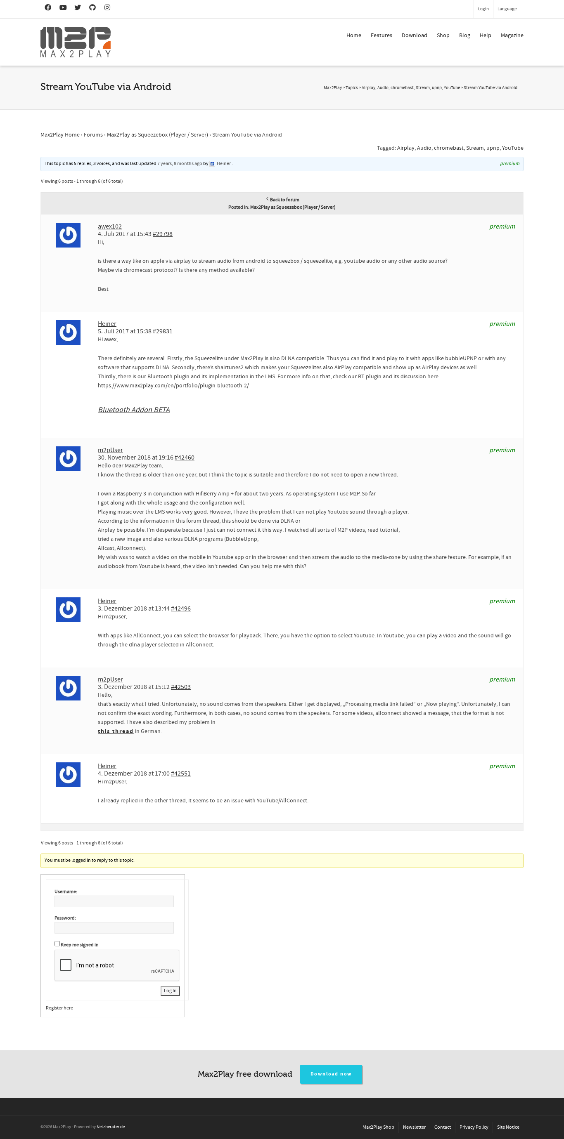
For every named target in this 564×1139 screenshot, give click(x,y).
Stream (475, 148)
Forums (93, 135)
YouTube (513, 148)
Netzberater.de (111, 1127)
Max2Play (333, 88)
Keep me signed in (80, 945)
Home (353, 35)
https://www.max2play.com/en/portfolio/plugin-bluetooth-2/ (173, 385)
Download (414, 35)
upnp (493, 148)
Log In (170, 991)
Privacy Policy (474, 1127)
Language (507, 9)
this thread (116, 731)
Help (485, 35)
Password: (65, 918)
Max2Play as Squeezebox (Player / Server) (157, 135)
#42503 (181, 687)
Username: (66, 892)
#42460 (184, 457)
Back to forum (284, 200)
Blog (464, 35)
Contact (442, 1127)
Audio (424, 148)
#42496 (181, 608)
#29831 (163, 331)
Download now (331, 1074)
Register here (59, 1008)
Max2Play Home (60, 135)
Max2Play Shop (378, 1127)
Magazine (512, 35)
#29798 (163, 234)
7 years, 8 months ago (179, 163)
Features (381, 35)
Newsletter (414, 1127)
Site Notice (508, 1127)
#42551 (181, 773)
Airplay (406, 148)
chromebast (449, 148)
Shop (443, 35)
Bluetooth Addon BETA (134, 410)
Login (483, 9)
